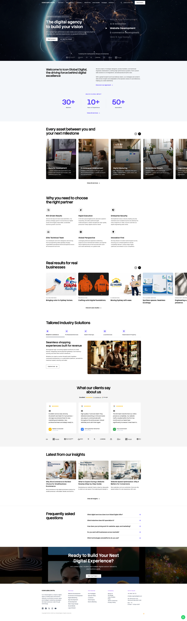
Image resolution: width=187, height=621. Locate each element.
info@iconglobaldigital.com (135, 596)
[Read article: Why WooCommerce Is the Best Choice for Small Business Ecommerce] (61, 470)
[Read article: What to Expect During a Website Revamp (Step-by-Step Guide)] (93, 470)
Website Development (74, 593)
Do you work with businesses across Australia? (103, 532)
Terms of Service (112, 600)
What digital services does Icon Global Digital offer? (105, 515)
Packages (104, 2)
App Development (73, 600)
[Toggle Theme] (143, 613)
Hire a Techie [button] (69, 2)
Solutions (111, 2)
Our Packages (92, 593)
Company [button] (79, 2)
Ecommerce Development (75, 595)
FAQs (109, 599)
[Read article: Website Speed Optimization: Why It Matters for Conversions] (126, 470)
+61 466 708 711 (132, 593)
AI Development (72, 602)
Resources (88, 2)
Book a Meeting (92, 602)
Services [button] (60, 2)
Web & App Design (73, 604)
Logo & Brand (71, 608)
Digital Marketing (72, 597)
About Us (110, 593)
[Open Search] (121, 2)
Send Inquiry (91, 600)
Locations (90, 597)
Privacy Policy (112, 602)
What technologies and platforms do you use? (103, 538)
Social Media (71, 606)
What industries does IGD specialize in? (100, 520)
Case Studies (96, 2)
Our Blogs (110, 595)
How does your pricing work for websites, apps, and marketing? (109, 526)
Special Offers (92, 595)
